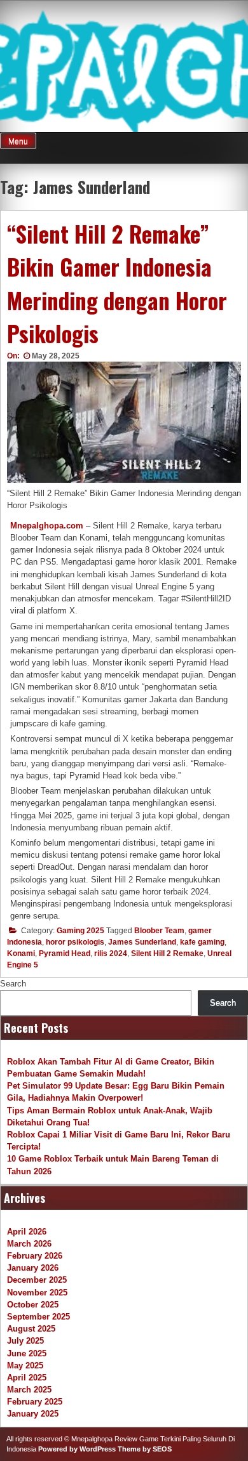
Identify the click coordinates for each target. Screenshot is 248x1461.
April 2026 (26, 1231)
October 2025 (33, 1304)
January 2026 (33, 1268)
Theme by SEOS (145, 1449)
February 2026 (34, 1256)
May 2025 (25, 1365)
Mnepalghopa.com (46, 525)
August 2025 (31, 1328)
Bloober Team (159, 930)
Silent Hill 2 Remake (167, 953)
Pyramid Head (64, 953)
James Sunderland (142, 942)
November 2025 (37, 1292)
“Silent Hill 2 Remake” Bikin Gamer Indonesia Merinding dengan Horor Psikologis (117, 283)
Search (13, 983)
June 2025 (26, 1353)
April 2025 (26, 1377)
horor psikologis (75, 942)
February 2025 (34, 1401)
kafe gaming (202, 942)
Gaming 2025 (80, 930)
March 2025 (29, 1389)
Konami (21, 953)
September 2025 (38, 1316)
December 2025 (37, 1280)
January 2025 (33, 1413)
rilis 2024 (110, 953)
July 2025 (25, 1341)
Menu (18, 141)
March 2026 (29, 1243)
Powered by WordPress (77, 1449)
